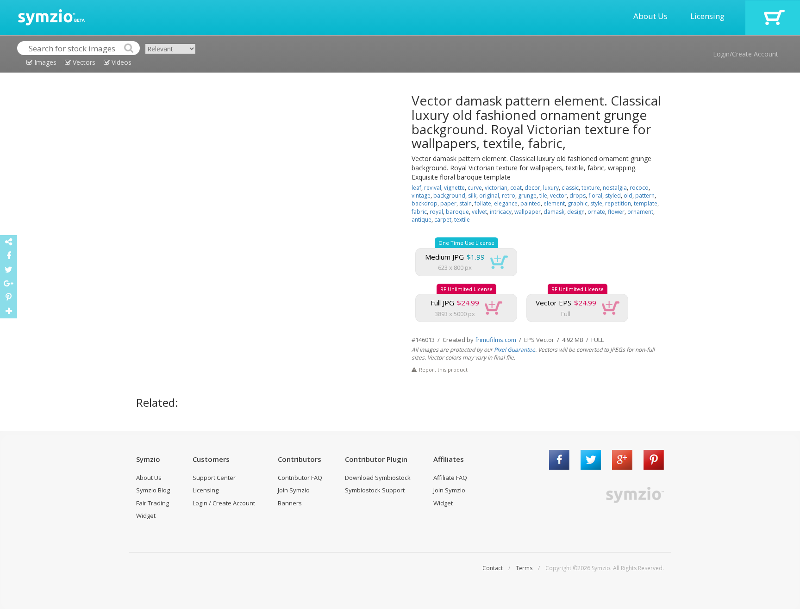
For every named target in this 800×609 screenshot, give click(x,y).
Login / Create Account (224, 503)
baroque (457, 212)
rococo (639, 188)
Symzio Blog (153, 490)
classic (570, 188)
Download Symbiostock (378, 477)
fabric (419, 212)
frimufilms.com (495, 340)
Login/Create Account (745, 54)
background (449, 195)
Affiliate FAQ (450, 477)
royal (436, 212)
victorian (496, 188)
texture (590, 188)
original (489, 195)
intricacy (501, 212)
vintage (421, 195)
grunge (527, 195)
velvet (479, 212)
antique (421, 220)
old (628, 195)
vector (558, 195)
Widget (146, 515)
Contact (492, 568)
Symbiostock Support (375, 490)
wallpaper (527, 212)
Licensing (707, 16)
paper (448, 203)
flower (616, 212)
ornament (640, 212)
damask (554, 212)
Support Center (214, 477)
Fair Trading (152, 503)
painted (530, 203)
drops (577, 195)
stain (465, 203)
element (554, 203)
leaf (416, 188)
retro (508, 195)
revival (432, 188)
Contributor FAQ (300, 477)
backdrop (425, 203)
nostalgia (615, 188)
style (596, 203)
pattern (645, 195)
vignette (454, 188)
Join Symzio (294, 490)
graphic (578, 203)
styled (613, 195)
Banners (290, 503)
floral (595, 195)
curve (475, 188)
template (645, 203)
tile (543, 195)
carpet (442, 220)
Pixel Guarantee (514, 350)
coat (516, 188)
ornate (596, 212)
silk (472, 195)
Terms (524, 568)
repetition (618, 203)
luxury (551, 188)
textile (462, 220)
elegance (506, 203)
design (576, 212)
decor (532, 188)
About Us (650, 16)
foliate (483, 203)
